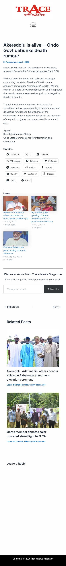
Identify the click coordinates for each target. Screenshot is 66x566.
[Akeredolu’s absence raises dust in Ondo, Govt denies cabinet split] (15, 203)
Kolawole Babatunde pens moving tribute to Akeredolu (14, 250)
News (28, 385)
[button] (33, 25)
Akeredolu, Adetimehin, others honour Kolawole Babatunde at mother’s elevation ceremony (32, 375)
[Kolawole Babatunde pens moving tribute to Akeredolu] (15, 238)
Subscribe (53, 289)
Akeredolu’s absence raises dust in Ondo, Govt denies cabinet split (15, 215)
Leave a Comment (15, 385)
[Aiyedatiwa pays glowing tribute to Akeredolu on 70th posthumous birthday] (43, 203)
